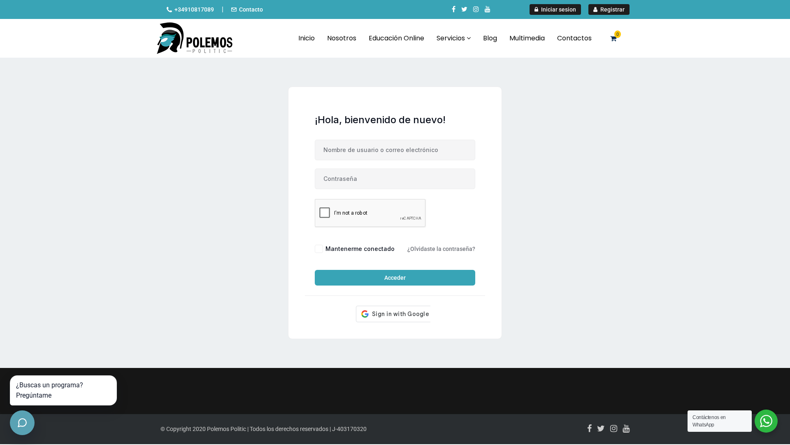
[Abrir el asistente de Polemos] (22, 422)
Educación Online (396, 38)
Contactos (574, 38)
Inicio (306, 38)
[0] (613, 38)
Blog (490, 38)
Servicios (452, 38)
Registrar (612, 9)
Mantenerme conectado (360, 248)
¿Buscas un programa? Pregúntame (49, 390)
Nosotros (341, 38)
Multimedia (527, 38)
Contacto (251, 9)
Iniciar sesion (558, 9)
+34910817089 (194, 9)
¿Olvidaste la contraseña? (441, 249)
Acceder (395, 277)
